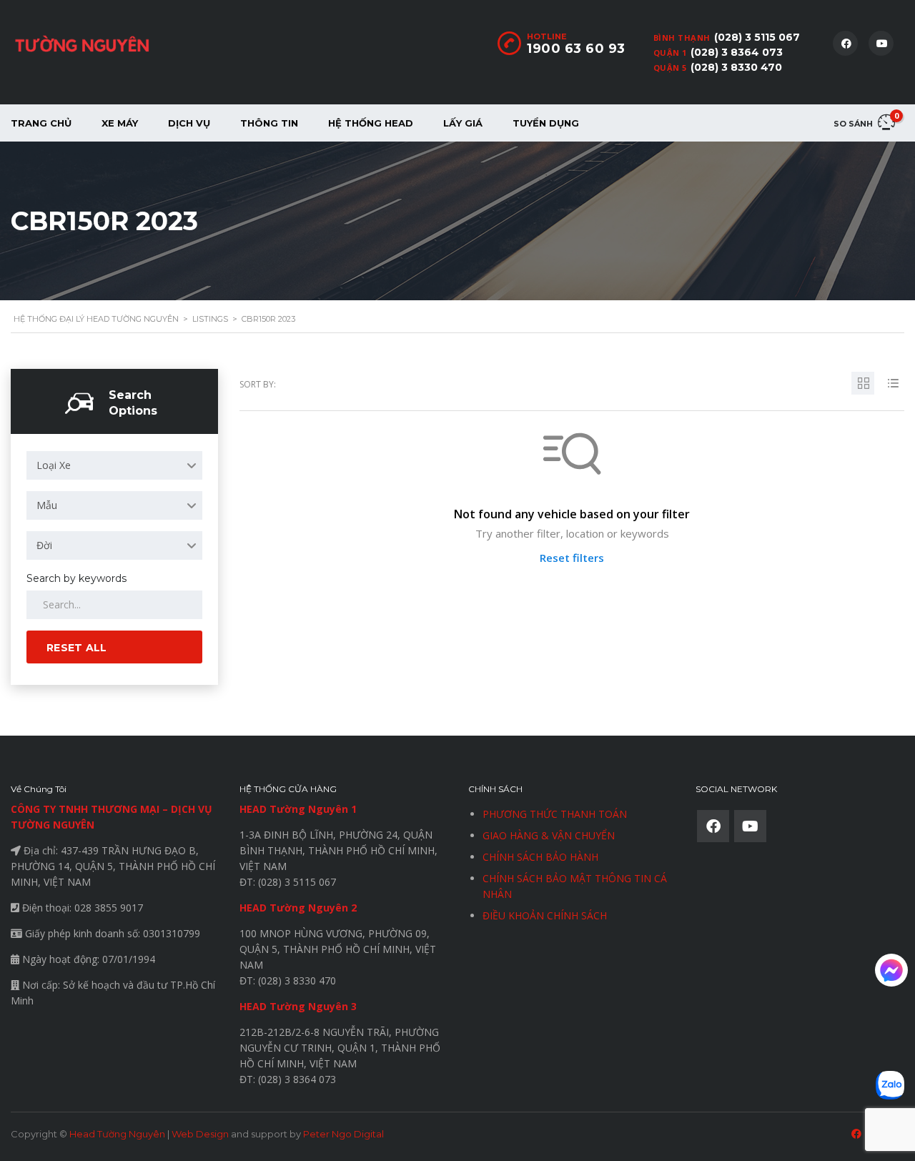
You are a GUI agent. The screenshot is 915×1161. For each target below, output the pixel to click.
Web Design (200, 1134)
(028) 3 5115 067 (757, 37)
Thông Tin (269, 123)
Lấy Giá (463, 123)
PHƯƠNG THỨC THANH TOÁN (555, 814)
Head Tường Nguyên (117, 1134)
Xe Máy (120, 123)
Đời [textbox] (44, 545)
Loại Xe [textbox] (53, 465)
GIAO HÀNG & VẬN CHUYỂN (549, 835)
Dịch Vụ (189, 123)
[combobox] (114, 465)
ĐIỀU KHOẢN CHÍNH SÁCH (545, 915)
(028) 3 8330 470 (736, 67)
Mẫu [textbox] (46, 505)
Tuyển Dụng (546, 123)
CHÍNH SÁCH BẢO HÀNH (540, 857)
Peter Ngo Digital (343, 1134)
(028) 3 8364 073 (737, 52)
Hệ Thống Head (370, 123)
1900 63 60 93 (576, 48)
